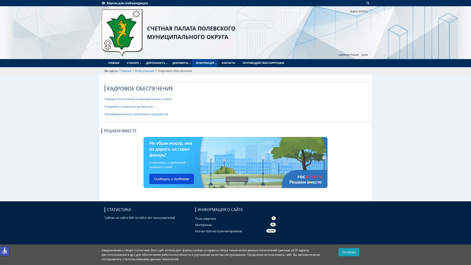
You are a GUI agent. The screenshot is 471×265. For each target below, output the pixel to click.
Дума (365, 54)
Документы (180, 63)
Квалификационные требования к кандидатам (136, 114)
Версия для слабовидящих (127, 3)
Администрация (349, 54)
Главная (113, 63)
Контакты (228, 63)
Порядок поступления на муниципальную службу (138, 99)
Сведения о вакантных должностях (129, 106)
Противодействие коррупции (263, 63)
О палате (133, 63)
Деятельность (155, 63)
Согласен (349, 252)
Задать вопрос (359, 11)
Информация (205, 63)
